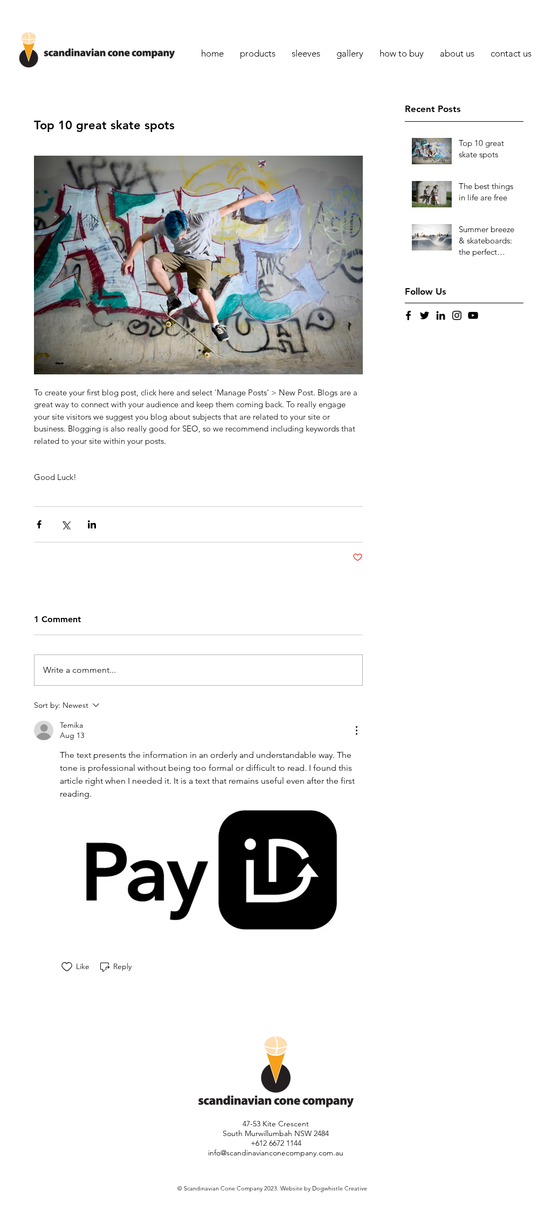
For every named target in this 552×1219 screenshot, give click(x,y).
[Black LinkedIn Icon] (440, 315)
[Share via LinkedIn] (92, 524)
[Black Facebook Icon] (408, 315)
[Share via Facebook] (39, 524)
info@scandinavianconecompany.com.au (275, 1153)
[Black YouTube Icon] (473, 315)
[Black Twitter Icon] (424, 315)
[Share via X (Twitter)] (65, 524)
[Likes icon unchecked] (67, 966)
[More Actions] (356, 730)
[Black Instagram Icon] (457, 315)
